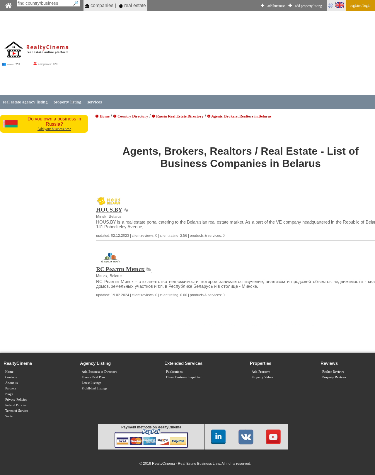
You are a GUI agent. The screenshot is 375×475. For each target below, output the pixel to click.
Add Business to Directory (99, 371)
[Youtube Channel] (273, 436)
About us (11, 382)
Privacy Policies (16, 399)
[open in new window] (126, 209)
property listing (67, 102)
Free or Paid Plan (93, 377)
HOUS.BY (109, 209)
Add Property (261, 371)
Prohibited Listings (94, 388)
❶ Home (102, 116)
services (94, 102)
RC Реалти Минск (120, 269)
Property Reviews (334, 377)
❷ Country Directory (130, 116)
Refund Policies (15, 405)
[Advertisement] (44, 223)
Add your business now (54, 129)
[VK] (246, 436)
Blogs (9, 394)
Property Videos (262, 377)
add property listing (308, 6)
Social (9, 416)
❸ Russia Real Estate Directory (178, 116)
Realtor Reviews (333, 371)
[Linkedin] (218, 436)
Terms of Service (16, 410)
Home (9, 371)
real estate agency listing (25, 102)
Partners (10, 388)
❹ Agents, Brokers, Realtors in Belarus (239, 116)
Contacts (11, 377)
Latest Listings (91, 382)
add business (276, 6)
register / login (360, 6)
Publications (174, 371)
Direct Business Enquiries (183, 377)
